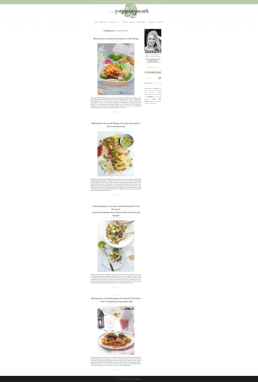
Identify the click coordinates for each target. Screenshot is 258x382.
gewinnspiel (104, 217)
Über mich (132, 22)
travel (156, 101)
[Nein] (256, 2)
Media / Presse (141, 22)
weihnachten (152, 103)
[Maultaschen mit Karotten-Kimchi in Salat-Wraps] (115, 69)
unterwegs (159, 101)
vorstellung (146, 103)
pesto (119, 217)
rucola (122, 217)
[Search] (160, 78)
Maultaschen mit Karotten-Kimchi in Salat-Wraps (115, 38)
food (159, 92)
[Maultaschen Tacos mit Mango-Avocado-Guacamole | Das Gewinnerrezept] (115, 153)
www (156, 103)
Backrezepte (103, 22)
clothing (153, 90)
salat (121, 40)
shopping (146, 99)
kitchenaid (109, 217)
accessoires (148, 88)
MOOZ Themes (126, 379)
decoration (158, 90)
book (160, 88)
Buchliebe (125, 22)
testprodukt (152, 101)
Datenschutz (151, 22)
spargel (128, 217)
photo (145, 96)
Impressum (160, 22)
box (150, 90)
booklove (146, 90)
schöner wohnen (157, 96)
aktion (153, 88)
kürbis (111, 303)
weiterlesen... (116, 194)
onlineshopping (158, 94)
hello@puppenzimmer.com (153, 67)
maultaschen (116, 40)
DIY (119, 22)
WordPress (137, 379)
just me (152, 94)
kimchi (111, 40)
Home (96, 22)
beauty (156, 88)
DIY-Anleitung (152, 92)
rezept (119, 128)
